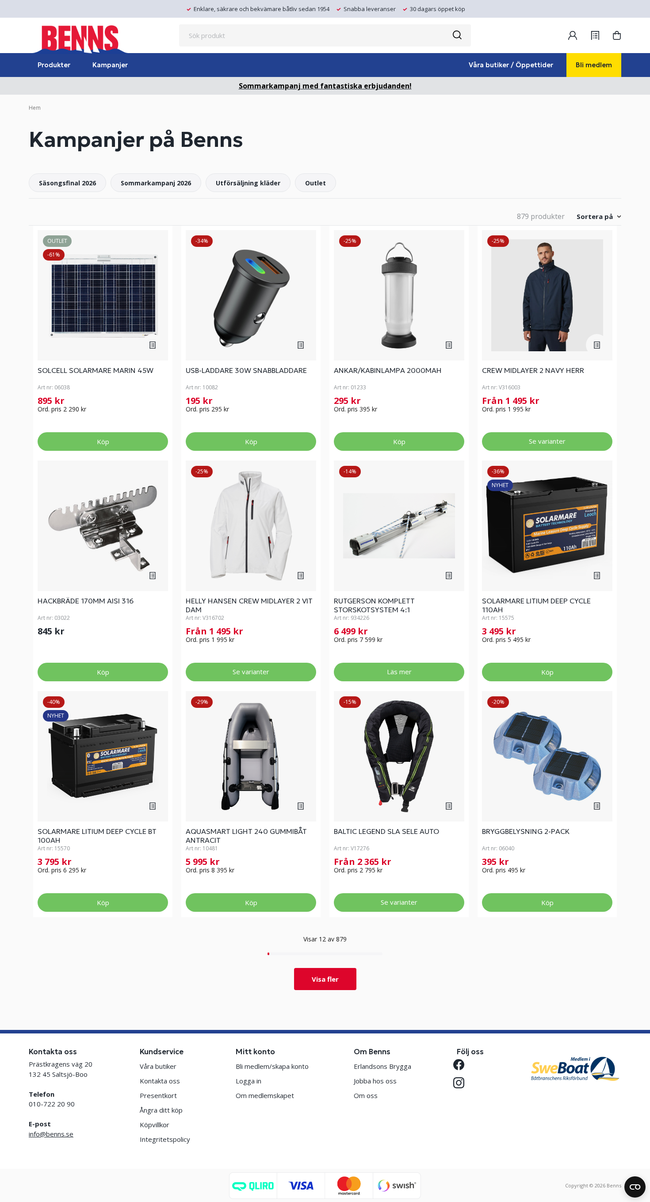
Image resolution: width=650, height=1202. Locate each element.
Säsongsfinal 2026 (67, 183)
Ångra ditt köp (161, 1110)
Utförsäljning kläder (248, 183)
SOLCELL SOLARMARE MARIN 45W (95, 370)
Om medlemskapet (265, 1095)
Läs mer (399, 671)
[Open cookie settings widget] (635, 1187)
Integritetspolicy (165, 1139)
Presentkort (158, 1095)
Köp (103, 441)
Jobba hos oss (375, 1080)
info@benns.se (51, 1133)
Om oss (366, 1095)
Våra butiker (158, 1066)
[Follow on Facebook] (462, 1065)
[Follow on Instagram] (462, 1083)
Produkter (54, 65)
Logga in (248, 1080)
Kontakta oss (160, 1080)
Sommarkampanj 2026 (156, 183)
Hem (35, 107)
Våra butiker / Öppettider (511, 65)
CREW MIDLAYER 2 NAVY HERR (533, 370)
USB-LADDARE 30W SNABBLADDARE (246, 370)
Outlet (315, 183)
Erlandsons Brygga (382, 1066)
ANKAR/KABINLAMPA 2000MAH (388, 370)
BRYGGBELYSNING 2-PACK (526, 831)
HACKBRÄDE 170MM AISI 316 (86, 600)
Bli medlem (594, 65)
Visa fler (325, 979)
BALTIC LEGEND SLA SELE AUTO (386, 831)
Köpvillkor (154, 1124)
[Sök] (456, 35)
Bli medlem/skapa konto (272, 1066)
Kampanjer (110, 65)
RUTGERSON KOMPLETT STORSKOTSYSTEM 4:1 (374, 605)
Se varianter (547, 441)
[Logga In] (572, 35)
